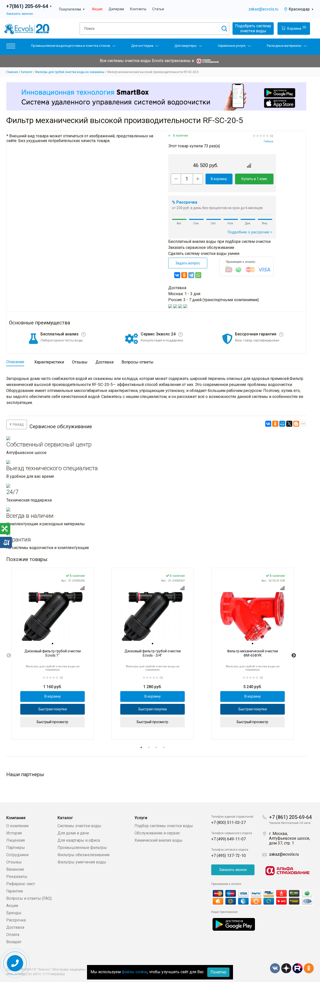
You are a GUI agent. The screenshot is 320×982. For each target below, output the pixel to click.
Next (293, 655)
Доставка (15, 927)
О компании (17, 825)
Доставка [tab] (105, 362)
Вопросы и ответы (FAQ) (29, 898)
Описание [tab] (15, 361)
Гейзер (269, 141)
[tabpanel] (53, 653)
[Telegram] (191, 275)
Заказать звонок (19, 14)
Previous (8, 655)
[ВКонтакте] (177, 275)
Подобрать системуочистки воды (253, 28)
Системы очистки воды (79, 825)
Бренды (14, 912)
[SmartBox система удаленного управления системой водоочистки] (156, 96)
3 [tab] (156, 747)
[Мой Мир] (282, 424)
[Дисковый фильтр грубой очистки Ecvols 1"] (52, 616)
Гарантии (14, 891)
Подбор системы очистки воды (163, 825)
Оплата (12, 934)
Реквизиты (17, 876)
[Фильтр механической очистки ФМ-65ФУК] (252, 616)
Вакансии (15, 869)
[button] (10, 47)
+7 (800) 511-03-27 (228, 822)
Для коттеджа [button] (142, 46)
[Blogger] (296, 424)
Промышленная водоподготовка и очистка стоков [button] (70, 46)
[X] (289, 424)
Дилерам (116, 9)
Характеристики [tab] (49, 362)
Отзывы (14, 862)
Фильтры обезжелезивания (84, 854)
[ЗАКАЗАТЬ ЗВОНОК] (15, 963)
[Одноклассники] (184, 275)
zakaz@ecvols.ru (263, 9)
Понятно (218, 972)
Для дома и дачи (73, 833)
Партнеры (15, 847)
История (14, 833)
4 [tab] (163, 747)
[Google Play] (233, 924)
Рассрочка (16, 920)
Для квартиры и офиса (79, 840)
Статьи (158, 9)
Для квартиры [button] (185, 46)
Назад (18, 424)
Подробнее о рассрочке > (250, 232)
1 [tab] (141, 747)
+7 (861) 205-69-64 (290, 817)
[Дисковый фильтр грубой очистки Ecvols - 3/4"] (152, 616)
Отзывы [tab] (80, 362)
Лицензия (15, 840)
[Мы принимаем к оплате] (262, 897)
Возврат (14, 941)
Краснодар (301, 9)
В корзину (219, 179)
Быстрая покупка (52, 709)
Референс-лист (20, 883)
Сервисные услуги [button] (232, 46)
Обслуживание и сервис (157, 833)
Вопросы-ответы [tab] (138, 362)
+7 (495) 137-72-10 (228, 855)
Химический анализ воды (158, 840)
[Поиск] (224, 28)
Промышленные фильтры (82, 847)
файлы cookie (134, 971)
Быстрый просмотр (52, 722)
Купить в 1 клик (254, 179)
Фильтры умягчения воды (82, 862)
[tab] (52, 643)
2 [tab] (148, 747)
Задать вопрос (188, 263)
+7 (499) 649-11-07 (228, 839)
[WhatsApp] (198, 275)
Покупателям (72, 9)
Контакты (138, 9)
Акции (97, 9)
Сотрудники (17, 854)
